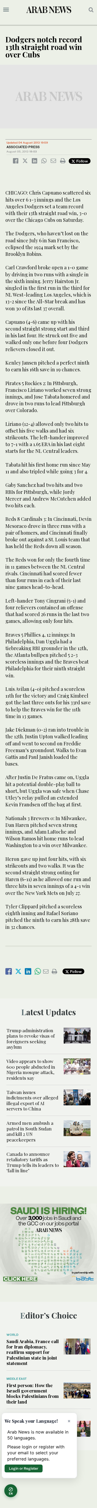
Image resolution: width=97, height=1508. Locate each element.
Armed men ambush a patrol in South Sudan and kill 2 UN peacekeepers (29, 1131)
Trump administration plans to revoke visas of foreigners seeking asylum (30, 1038)
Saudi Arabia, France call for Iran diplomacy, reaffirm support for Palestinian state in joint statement (32, 1352)
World (12, 1335)
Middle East (16, 1379)
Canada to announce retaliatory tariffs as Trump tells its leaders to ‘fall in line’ (32, 1162)
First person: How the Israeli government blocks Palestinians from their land (32, 1393)
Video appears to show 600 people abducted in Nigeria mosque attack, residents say (30, 1069)
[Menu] (6, 10)
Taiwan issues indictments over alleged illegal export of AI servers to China (32, 1100)
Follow (81, 161)
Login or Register (23, 1468)
